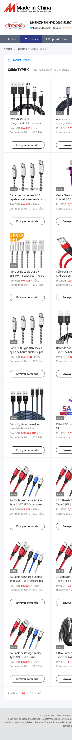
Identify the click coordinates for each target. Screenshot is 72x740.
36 (31, 693)
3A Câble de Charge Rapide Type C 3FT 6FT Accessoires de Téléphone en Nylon (26, 504)
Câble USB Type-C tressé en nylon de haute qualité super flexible (26, 352)
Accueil (12, 39)
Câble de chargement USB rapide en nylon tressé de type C (27, 199)
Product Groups (21, 60)
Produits (33, 39)
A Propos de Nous (56, 39)
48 (39, 693)
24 (23, 693)
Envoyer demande (27, 145)
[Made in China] (28, 7)
